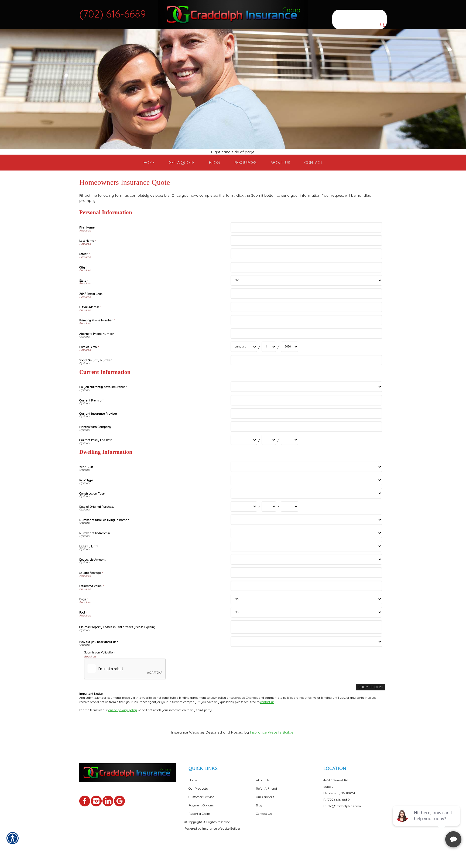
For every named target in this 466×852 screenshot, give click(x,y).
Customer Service (201, 797)
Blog (259, 805)
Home (193, 780)
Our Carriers (265, 797)
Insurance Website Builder (272, 732)
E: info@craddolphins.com (342, 806)
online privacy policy (122, 710)
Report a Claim (199, 814)
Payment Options (201, 805)
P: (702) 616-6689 (336, 800)
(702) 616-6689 (112, 14)
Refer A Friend (266, 788)
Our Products (198, 788)
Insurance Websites (187, 732)
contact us (267, 702)
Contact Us (264, 814)
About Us (262, 780)
